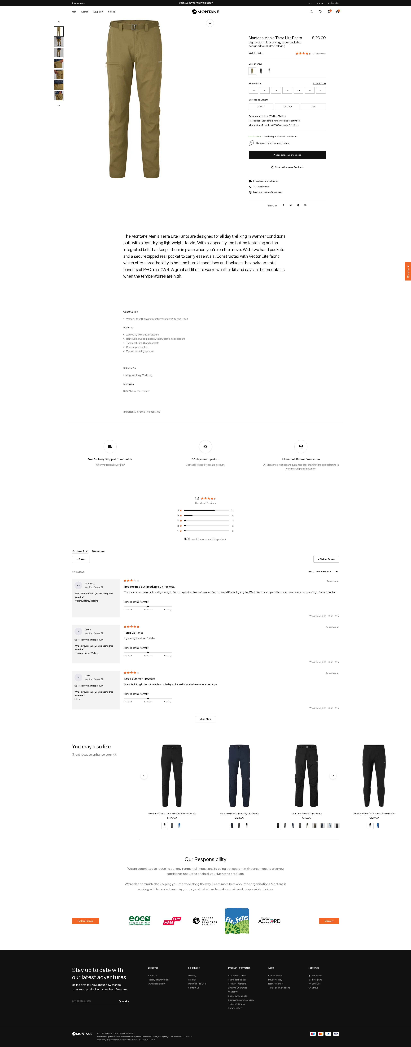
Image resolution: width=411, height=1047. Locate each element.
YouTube (316, 983)
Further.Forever (85, 921)
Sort (311, 571)
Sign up (320, 3)
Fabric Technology (237, 979)
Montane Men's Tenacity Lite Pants (239, 813)
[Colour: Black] (260, 69)
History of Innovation (158, 979)
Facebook (317, 975)
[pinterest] (298, 205)
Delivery (192, 975)
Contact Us (193, 987)
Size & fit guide (319, 83)
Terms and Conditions (279, 987)
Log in (309, 3)
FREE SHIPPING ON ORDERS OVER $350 (144, 3)
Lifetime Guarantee (237, 987)
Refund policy (235, 1008)
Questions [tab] (98, 551)
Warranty (232, 991)
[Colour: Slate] (269, 69)
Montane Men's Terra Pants (306, 813)
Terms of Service (236, 1004)
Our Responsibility (157, 983)
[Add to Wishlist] (210, 23)
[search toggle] (311, 11)
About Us (152, 975)
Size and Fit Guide (237, 975)
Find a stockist (333, 3)
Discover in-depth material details (272, 143)
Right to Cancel (275, 983)
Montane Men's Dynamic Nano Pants (374, 813)
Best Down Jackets (237, 996)
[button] (311, 53)
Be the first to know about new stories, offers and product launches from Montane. (100, 987)
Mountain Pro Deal (197, 983)
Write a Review (329, 560)
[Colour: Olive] (252, 69)
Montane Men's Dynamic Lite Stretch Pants (172, 813)
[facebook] (283, 205)
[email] (305, 205)
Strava (315, 987)
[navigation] (144, 775)
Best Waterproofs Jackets (241, 1000)
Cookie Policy (275, 975)
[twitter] (290, 205)
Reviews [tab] (80, 551)
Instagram (317, 979)
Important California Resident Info (141, 411)
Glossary (329, 921)
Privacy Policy (275, 979)
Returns (192, 979)
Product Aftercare (237, 983)
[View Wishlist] (320, 11)
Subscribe (124, 1001)
